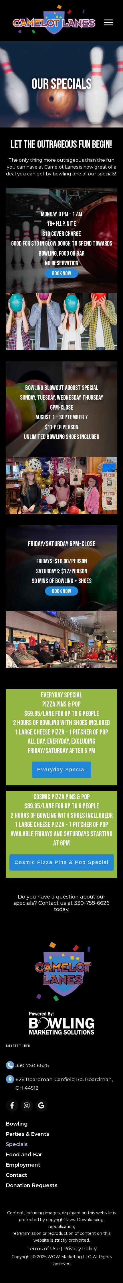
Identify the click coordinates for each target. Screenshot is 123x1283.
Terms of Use (43, 1248)
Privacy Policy (80, 1248)
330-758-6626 (32, 1065)
